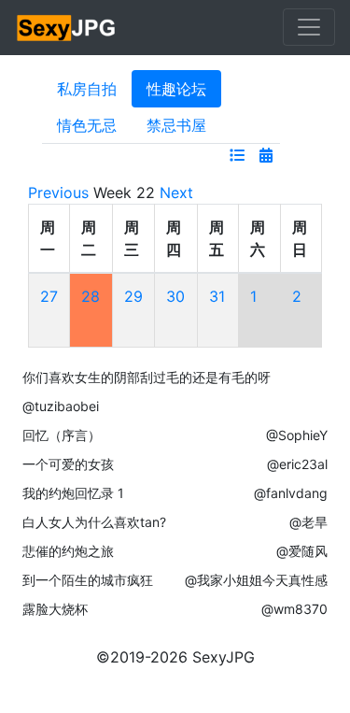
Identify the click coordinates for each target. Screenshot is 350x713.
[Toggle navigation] (309, 27)
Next (176, 192)
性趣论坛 (176, 88)
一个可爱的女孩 (68, 464)
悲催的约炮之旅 (68, 551)
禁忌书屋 (176, 125)
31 (217, 296)
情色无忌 (87, 125)
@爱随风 (302, 551)
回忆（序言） (61, 435)
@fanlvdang (291, 493)
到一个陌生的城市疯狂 (87, 580)
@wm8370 (294, 609)
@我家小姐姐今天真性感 (256, 580)
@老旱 (308, 522)
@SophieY (297, 435)
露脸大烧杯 (55, 609)
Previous (58, 192)
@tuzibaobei (60, 406)
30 (175, 296)
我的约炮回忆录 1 (73, 493)
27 (49, 296)
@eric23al (297, 464)
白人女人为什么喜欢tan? (94, 522)
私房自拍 (87, 88)
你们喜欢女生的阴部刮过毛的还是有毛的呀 (146, 377)
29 (133, 296)
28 (90, 296)
